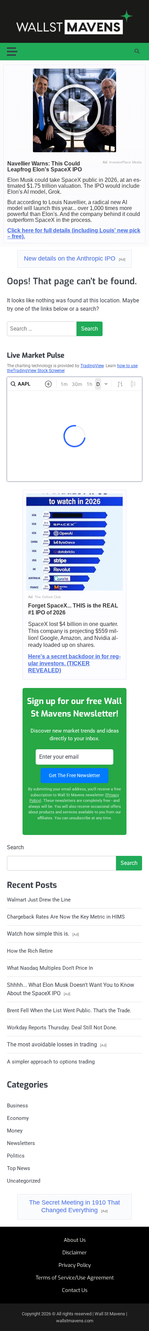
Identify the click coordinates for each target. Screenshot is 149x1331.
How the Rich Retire (30, 951)
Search (15, 847)
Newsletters (21, 1143)
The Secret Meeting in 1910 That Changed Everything (74, 1206)
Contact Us (74, 1290)
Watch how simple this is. (43, 933)
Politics (16, 1156)
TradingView (92, 365)
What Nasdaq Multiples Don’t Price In (50, 968)
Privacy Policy (75, 1265)
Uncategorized (23, 1181)
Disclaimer (74, 1252)
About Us (75, 1240)
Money (15, 1131)
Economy (18, 1118)
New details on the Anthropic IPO (74, 258)
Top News (18, 1168)
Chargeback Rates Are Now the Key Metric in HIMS (66, 917)
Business (17, 1105)
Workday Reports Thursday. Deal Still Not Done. (62, 1027)
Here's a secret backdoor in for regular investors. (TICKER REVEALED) (74, 663)
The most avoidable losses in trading (57, 1044)
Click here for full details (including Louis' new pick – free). (73, 233)
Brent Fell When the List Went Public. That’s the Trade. (69, 1010)
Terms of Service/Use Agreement (75, 1277)
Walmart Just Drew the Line (39, 900)
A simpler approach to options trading (51, 1062)
